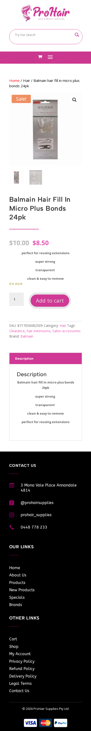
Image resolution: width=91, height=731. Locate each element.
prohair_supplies (36, 515)
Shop (13, 646)
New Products (21, 590)
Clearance (17, 331)
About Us (17, 575)
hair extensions (38, 331)
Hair (26, 80)
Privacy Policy (21, 661)
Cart (13, 639)
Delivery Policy (22, 676)
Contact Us (19, 690)
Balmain (26, 336)
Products (17, 582)
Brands (15, 604)
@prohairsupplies (37, 502)
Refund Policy (21, 668)
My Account (20, 654)
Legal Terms (20, 683)
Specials (17, 597)
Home (14, 80)
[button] (74, 100)
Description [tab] (24, 358)
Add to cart (50, 300)
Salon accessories (66, 331)
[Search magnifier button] (77, 34)
